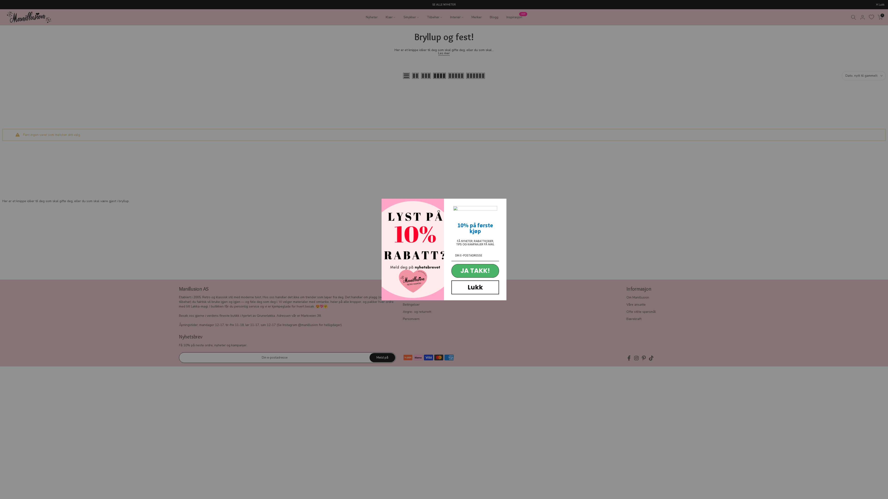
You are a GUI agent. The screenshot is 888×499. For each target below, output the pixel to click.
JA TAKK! (475, 270)
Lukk (475, 287)
